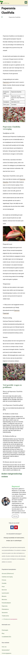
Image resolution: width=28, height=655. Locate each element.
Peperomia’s (6, 82)
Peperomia (4, 606)
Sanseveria (5, 612)
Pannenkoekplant (6, 602)
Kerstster (4, 589)
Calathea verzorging (7, 576)
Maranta (4, 596)
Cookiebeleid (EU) (6, 636)
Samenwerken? (6, 650)
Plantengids (5, 630)
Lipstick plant (5, 593)
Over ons (4, 646)
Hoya (3, 586)
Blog (3, 633)
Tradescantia (5, 615)
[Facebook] (12, 527)
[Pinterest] (16, 527)
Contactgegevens (6, 653)
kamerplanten (13, 619)
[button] (26, 2)
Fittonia (4, 580)
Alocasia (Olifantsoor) (8, 573)
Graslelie (4, 583)
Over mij (15, 516)
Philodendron (5, 609)
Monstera (4, 599)
